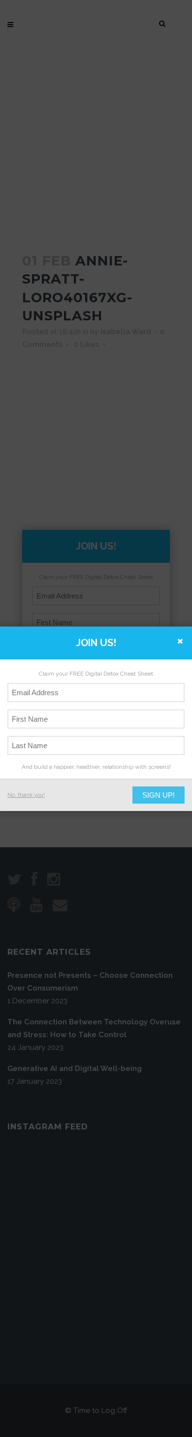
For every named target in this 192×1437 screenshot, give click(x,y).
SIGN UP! (158, 795)
